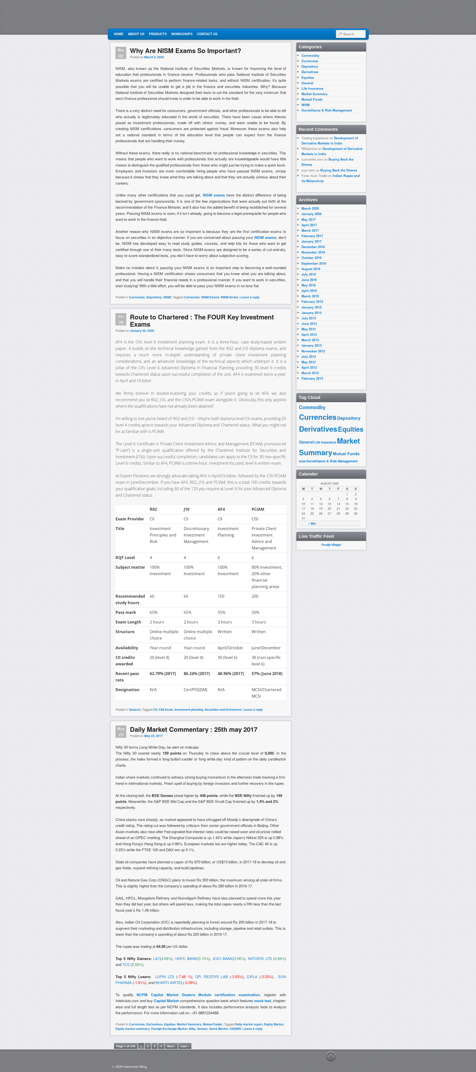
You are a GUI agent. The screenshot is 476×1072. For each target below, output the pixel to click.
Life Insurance (312, 88)
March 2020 (310, 208)
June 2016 (309, 279)
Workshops (182, 34)
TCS (126, 964)
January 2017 (311, 241)
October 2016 (311, 257)
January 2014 (311, 312)
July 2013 (308, 318)
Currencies (137, 297)
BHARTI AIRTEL (169, 982)
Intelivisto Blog (135, 1066)
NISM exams (214, 195)
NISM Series (229, 297)
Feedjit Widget (331, 544)
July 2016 (308, 274)
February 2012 (312, 378)
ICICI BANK (223, 958)
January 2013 (311, 345)
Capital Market (166, 1000)
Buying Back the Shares (338, 170)
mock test (262, 1000)
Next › (171, 1046)
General (134, 709)
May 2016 (308, 285)
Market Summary (189, 1024)
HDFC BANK (186, 958)
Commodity (310, 55)
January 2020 (311, 213)
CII (155, 709)
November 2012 (313, 351)
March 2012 (310, 372)
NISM (167, 297)
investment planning (189, 709)
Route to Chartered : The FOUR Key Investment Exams (202, 320)
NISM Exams (210, 297)
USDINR (235, 1028)
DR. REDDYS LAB (211, 976)
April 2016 (309, 290)
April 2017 (309, 225)
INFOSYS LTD (260, 958)
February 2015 (312, 301)
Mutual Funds (212, 1024)
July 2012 (308, 356)
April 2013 (309, 334)
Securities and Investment (223, 709)
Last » (184, 1046)
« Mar (312, 523)
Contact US (207, 34)
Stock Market (218, 1028)
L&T (156, 958)
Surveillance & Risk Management (326, 110)
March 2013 (310, 340)
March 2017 (310, 230)
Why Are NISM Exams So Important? (185, 50)
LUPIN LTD (164, 976)
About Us (136, 34)
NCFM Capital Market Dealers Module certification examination (198, 994)
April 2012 (309, 367)
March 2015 (310, 296)
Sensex (202, 1028)
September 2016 (313, 263)
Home (118, 34)
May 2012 (308, 362)
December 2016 (313, 246)
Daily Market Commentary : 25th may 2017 (193, 729)
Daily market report (249, 1024)
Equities (170, 1024)
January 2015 (311, 307)
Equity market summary (133, 1028)
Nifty (192, 1028)
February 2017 (312, 235)
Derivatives (154, 1024)
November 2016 (313, 252)
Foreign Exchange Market (169, 1028)
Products (158, 34)
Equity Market (274, 1024)
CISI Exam (165, 709)
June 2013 (309, 323)
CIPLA (252, 976)
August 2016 (310, 268)
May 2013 (308, 329)
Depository (154, 297)
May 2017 (308, 219)
